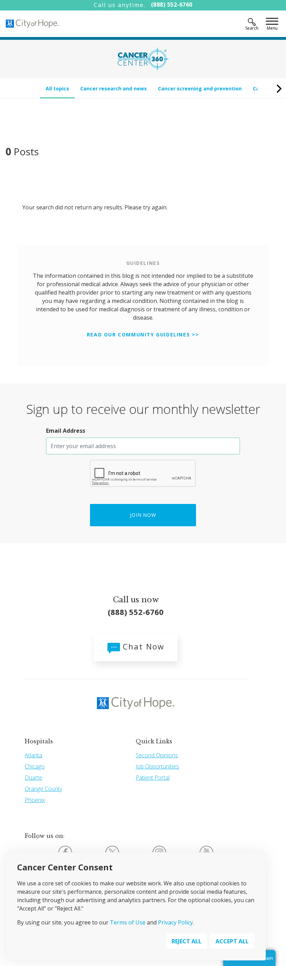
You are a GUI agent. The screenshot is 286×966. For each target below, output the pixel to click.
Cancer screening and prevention (200, 88)
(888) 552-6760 (172, 4)
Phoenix (35, 800)
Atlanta (33, 755)
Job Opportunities (157, 766)
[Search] (251, 22)
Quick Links (154, 741)
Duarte (33, 777)
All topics (57, 88)
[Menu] (272, 22)
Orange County (43, 789)
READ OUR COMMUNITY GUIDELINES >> (143, 334)
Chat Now (142, 646)
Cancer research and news (113, 88)
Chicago (35, 766)
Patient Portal (153, 777)
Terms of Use (127, 922)
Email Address (65, 430)
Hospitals (39, 741)
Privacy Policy (175, 922)
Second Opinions (157, 755)
